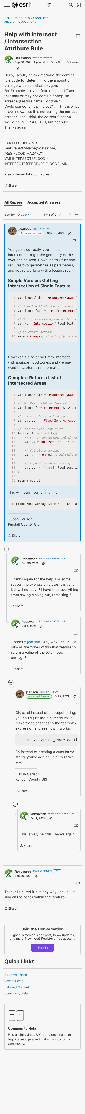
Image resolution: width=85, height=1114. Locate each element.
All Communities (15, 975)
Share (10, 186)
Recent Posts (13, 981)
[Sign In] (79, 5)
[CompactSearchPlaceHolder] (71, 5)
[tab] (13, 202)
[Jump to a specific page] (77, 214)
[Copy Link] (17, 69)
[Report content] (78, 36)
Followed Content (16, 987)
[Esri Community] (21, 4)
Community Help (16, 993)
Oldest (22, 215)
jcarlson (25, 229)
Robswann (23, 58)
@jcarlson (32, 642)
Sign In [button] (42, 947)
